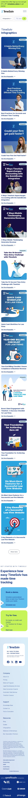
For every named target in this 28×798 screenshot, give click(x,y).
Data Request (6, 769)
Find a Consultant (8, 711)
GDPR (4, 764)
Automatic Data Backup (10, 692)
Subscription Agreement (8, 760)
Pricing (5, 680)
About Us (6, 676)
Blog (4, 721)
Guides (5, 724)
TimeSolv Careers (8, 695)
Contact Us (6, 708)
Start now (9, 630)
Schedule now (10, 605)
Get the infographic (7, 76)
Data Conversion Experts (10, 689)
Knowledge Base (8, 705)
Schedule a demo (14, 4)
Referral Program (8, 683)
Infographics (7, 727)
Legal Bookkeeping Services (11, 686)
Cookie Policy (6, 766)
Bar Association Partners (10, 734)
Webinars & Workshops (10, 731)
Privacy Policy (6, 762)
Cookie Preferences (14, 771)
